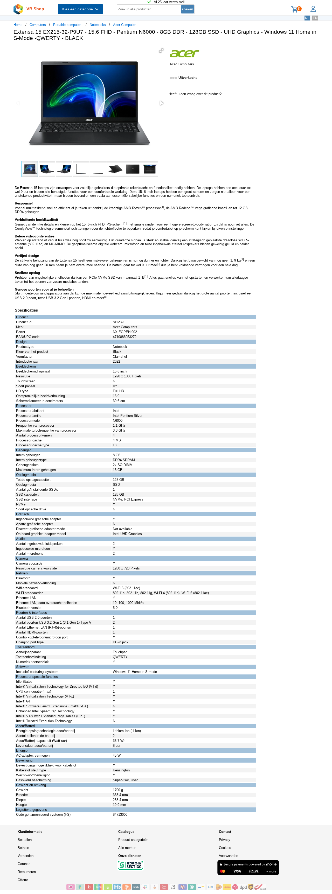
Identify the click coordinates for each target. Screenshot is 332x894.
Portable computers (67, 25)
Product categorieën (133, 840)
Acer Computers (125, 25)
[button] (161, 50)
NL (307, 18)
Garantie (24, 864)
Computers (38, 25)
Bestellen (25, 840)
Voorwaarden (228, 856)
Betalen (23, 848)
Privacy (224, 840)
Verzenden (25, 856)
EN (315, 18)
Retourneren (27, 872)
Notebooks (98, 25)
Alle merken (127, 848)
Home (17, 25)
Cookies (225, 848)
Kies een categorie (78, 9)
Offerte (23, 880)
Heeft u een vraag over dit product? (195, 94)
